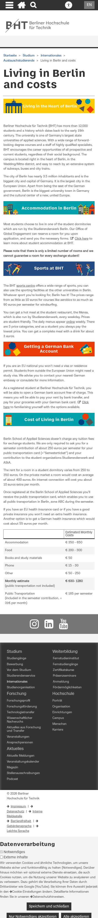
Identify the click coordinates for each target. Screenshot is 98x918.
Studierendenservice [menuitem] (21, 675)
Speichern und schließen (49, 906)
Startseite (10, 55)
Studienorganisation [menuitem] (21, 687)
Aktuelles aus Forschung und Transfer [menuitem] (24, 729)
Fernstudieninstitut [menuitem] (66, 658)
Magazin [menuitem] (12, 767)
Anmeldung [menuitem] (61, 681)
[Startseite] (21, 5)
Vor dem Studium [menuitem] (19, 670)
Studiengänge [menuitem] (16, 658)
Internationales (51, 55)
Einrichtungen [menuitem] (62, 712)
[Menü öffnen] (8, 5)
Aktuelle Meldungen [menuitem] (20, 755)
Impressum (18, 806)
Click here (81, 238)
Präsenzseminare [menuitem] (64, 675)
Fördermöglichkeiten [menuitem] (67, 687)
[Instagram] (34, 626)
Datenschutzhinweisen (48, 896)
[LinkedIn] (49, 626)
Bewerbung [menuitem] (15, 664)
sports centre (25, 285)
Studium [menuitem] (14, 652)
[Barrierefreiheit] (68, 5)
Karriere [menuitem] (57, 729)
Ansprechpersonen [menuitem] (20, 742)
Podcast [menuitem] (12, 779)
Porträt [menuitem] (57, 700)
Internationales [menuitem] (17, 681)
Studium (29, 55)
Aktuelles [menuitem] (15, 749)
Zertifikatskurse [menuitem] (63, 670)
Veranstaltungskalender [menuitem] (23, 761)
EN (89, 5)
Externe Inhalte (16, 857)
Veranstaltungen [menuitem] (18, 736)
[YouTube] (63, 626)
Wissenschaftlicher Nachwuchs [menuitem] (19, 720)
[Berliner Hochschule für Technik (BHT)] (40, 25)
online (70, 321)
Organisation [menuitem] (61, 706)
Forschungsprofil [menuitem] (18, 700)
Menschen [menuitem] (59, 724)
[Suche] (34, 5)
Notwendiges (14, 852)
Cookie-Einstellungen (26, 891)
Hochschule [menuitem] (63, 694)
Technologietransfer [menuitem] (20, 712)
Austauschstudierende (18, 60)
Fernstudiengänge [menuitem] (65, 664)
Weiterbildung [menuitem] (64, 652)
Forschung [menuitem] (16, 694)
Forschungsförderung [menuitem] (22, 706)
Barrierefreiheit (21, 821)
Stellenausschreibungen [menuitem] (23, 773)
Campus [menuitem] (58, 718)
